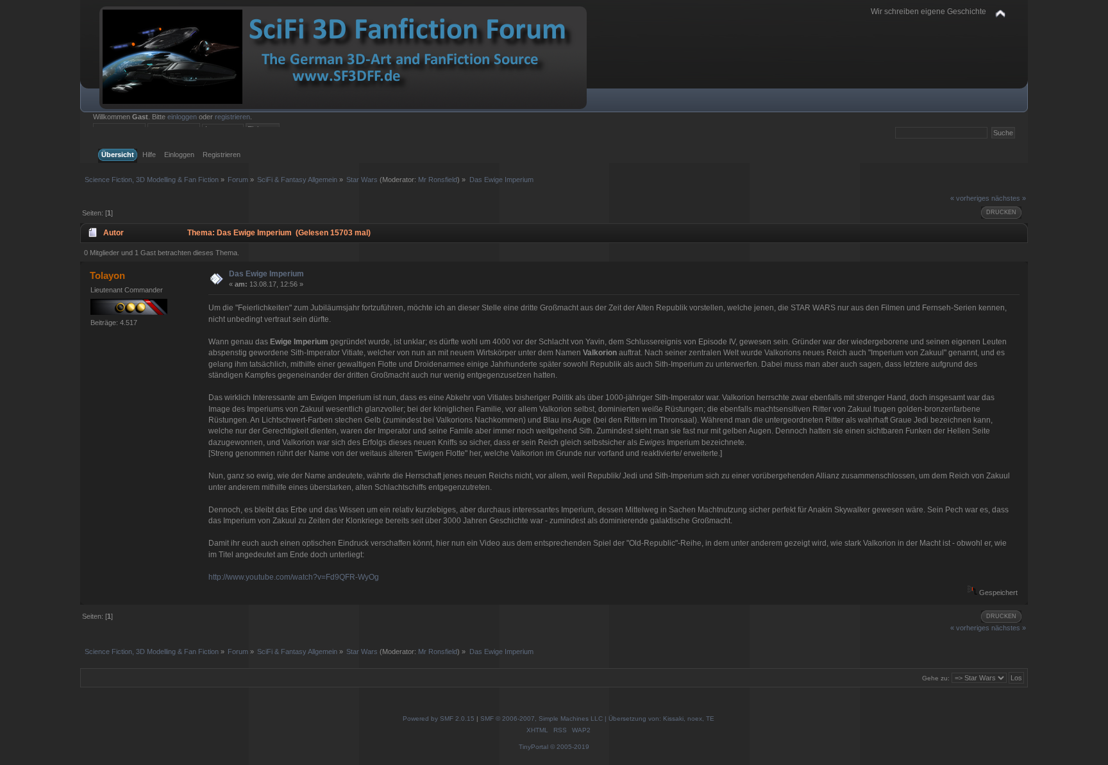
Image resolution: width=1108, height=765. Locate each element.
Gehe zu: (936, 678)
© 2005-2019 (569, 746)
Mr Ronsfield (437, 179)
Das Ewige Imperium (266, 273)
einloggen (182, 117)
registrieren (232, 117)
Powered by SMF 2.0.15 (438, 718)
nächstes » (1008, 198)
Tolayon (107, 275)
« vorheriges (969, 198)
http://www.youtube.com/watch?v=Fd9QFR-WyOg (293, 577)
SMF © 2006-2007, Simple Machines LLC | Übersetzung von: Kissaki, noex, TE (597, 718)
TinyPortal (533, 746)
